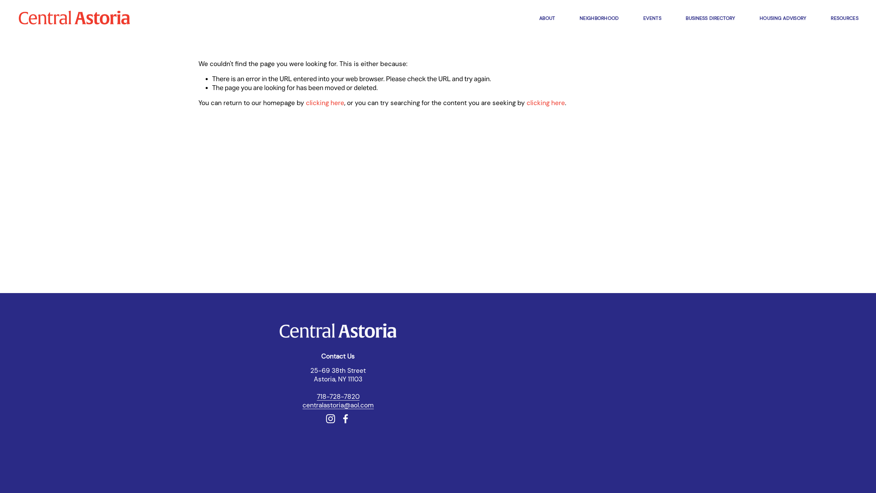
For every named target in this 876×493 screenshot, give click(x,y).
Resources (845, 18)
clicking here (325, 103)
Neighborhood (599, 18)
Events (652, 18)
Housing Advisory (783, 18)
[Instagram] (330, 419)
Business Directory (710, 18)
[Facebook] (345, 419)
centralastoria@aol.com (338, 405)
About (547, 18)
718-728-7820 (338, 396)
